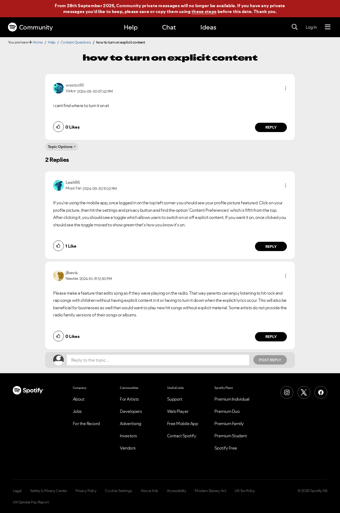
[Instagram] (286, 392)
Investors (128, 436)
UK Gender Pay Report (31, 502)
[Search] (294, 27)
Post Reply (270, 360)
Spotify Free (225, 448)
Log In (311, 27)
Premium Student (230, 436)
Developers (131, 411)
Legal (17, 490)
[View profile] (58, 88)
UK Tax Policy (245, 490)
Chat (169, 27)
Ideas (208, 27)
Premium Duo (227, 411)
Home (38, 42)
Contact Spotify (181, 436)
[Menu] (327, 27)
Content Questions (76, 42)
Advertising (130, 423)
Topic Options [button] (60, 146)
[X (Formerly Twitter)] (304, 392)
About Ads (149, 490)
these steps (204, 11)
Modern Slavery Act (210, 490)
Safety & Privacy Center (48, 490)
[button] (286, 88)
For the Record (86, 423)
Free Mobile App (182, 423)
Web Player (178, 411)
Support (174, 399)
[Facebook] (320, 392)
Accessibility (176, 490)
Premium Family (229, 423)
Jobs (77, 411)
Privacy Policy (85, 490)
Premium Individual (231, 399)
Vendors (128, 448)
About (78, 399)
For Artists (129, 399)
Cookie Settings (118, 490)
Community (36, 27)
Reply (271, 127)
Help (131, 27)
